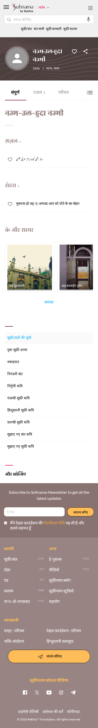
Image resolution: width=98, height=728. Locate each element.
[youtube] (49, 692)
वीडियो (54, 570)
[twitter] (37, 692)
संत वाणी (39, 29)
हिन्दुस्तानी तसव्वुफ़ (59, 641)
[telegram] (73, 692)
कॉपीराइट (73, 711)
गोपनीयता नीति (54, 522)
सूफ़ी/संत (26, 29)
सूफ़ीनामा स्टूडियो (61, 591)
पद (6, 580)
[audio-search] (88, 19)
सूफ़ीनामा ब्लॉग (60, 580)
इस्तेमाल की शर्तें (53, 711)
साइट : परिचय (14, 631)
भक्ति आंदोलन (14, 641)
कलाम (8, 591)
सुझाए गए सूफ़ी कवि (20, 446)
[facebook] (25, 692)
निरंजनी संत (15, 374)
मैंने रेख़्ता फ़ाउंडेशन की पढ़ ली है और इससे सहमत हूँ (47, 525)
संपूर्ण (15, 93)
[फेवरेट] (74, 51)
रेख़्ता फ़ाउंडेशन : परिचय (63, 631)
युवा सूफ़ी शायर (17, 350)
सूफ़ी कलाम (70, 29)
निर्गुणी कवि (15, 386)
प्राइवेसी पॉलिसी (28, 711)
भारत (56, 68)
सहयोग (54, 601)
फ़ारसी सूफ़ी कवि (18, 422)
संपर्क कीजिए (54, 656)
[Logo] (22, 9)
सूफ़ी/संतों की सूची (19, 338)
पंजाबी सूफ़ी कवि (18, 398)
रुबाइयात (13, 362)
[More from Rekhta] (90, 8)
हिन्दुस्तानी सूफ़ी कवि (20, 410)
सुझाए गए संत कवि (19, 434)
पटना (49, 68)
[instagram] (61, 692)
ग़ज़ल (39, 93)
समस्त (49, 303)
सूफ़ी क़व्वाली (53, 29)
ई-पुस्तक (55, 559)
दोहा (7, 570)
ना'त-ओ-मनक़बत (17, 601)
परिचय (63, 93)
